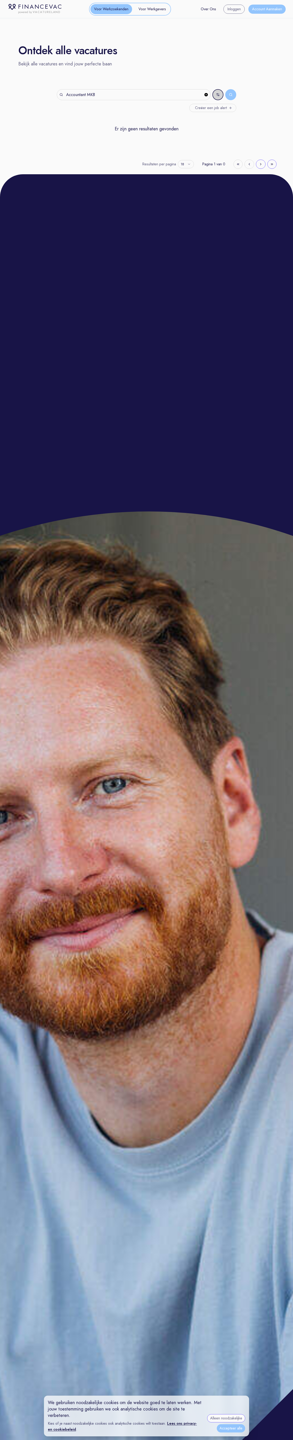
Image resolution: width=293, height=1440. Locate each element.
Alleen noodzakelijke (226, 1418)
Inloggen (234, 9)
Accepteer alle (231, 1428)
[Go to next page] (261, 164)
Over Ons (208, 9)
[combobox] (186, 164)
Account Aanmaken (267, 9)
